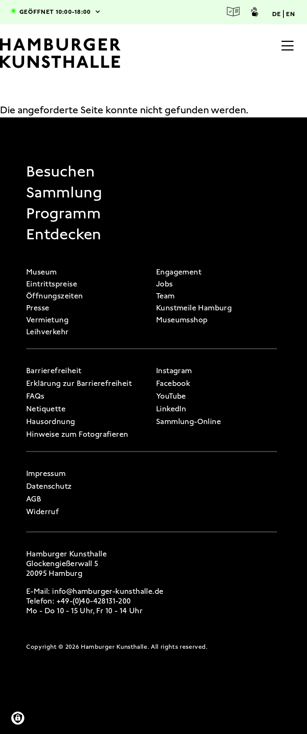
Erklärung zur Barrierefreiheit (79, 383)
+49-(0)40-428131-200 (94, 601)
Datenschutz (49, 486)
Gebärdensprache (254, 11)
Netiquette (46, 409)
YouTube (171, 396)
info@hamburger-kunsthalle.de (107, 591)
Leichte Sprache (233, 12)
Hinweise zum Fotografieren (77, 434)
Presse (37, 307)
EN (290, 14)
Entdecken (63, 234)
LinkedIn (171, 409)
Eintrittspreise (51, 283)
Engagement (178, 271)
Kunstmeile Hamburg (194, 307)
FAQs (35, 396)
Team (165, 295)
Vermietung (47, 319)
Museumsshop (181, 319)
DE (276, 14)
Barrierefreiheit (53, 370)
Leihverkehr (47, 331)
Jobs (164, 283)
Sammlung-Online (188, 421)
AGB (33, 499)
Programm (63, 213)
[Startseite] (72, 53)
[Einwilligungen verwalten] (17, 718)
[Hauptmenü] (287, 46)
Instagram (174, 370)
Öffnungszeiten (54, 295)
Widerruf (42, 511)
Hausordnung (50, 421)
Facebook (173, 383)
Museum (41, 271)
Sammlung (64, 193)
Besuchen (60, 172)
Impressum (46, 473)
